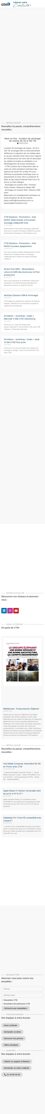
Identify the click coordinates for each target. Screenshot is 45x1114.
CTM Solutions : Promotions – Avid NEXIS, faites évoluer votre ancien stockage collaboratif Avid (20, 220)
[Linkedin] (4, 610)
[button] (42, 3)
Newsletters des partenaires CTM (17, 1004)
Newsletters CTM (10, 1000)
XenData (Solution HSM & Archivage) (21, 295)
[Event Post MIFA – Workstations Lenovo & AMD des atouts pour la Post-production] (22, 272)
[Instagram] (10, 610)
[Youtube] (16, 610)
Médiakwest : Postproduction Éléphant (21, 709)
